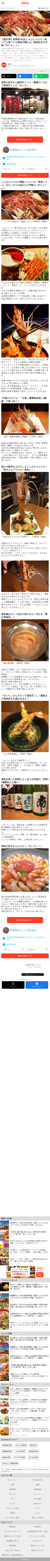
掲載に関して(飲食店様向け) (12, 1555)
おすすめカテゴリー (9, 1440)
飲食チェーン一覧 (37, 1546)
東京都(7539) (7, 1445)
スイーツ (37, 1508)
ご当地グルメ (38, 1504)
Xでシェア (13, 986)
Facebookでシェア (36, 986)
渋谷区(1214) (33, 1451)
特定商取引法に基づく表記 (38, 1531)
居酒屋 (12, 1513)
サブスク (12, 1494)
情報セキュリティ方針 (12, 1536)
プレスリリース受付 (37, 1536)
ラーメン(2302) (21, 1445)
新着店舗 (37, 1489)
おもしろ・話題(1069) (10, 1463)
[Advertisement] (25, 1103)
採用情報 (12, 1546)
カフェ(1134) (33, 1457)
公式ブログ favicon (12, 1550)
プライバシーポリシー (12, 1531)
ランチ (12, 1504)
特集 (12, 1485)
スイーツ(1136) (19, 1457)
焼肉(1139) (6, 1457)
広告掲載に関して (12, 1541)
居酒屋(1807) (7, 1451)
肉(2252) (33, 1445)
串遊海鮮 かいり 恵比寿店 (23, 150)
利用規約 (37, 1527)
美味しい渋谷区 (37, 1518)
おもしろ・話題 (12, 1508)
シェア (25, 76)
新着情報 (12, 1489)
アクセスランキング (9, 1280)
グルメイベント (12, 1480)
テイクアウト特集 (12, 1518)
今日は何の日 (38, 1480)
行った (14, 169)
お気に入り (44, 71)
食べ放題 (37, 1499)
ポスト (9, 76)
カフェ (37, 1513)
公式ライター (38, 1541)
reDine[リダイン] (37, 1550)
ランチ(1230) (20, 1451)
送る (41, 76)
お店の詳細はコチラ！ (25, 140)
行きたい (37, 169)
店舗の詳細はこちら (25, 175)
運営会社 (12, 1527)
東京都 (7, 1469)
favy (2, 1469)
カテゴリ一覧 (6, 1475)
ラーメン (37, 1494)
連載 (37, 1485)
